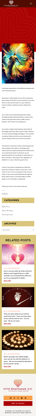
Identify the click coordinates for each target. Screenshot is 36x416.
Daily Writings (7, 210)
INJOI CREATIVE (26, 413)
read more (7, 281)
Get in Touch (18, 403)
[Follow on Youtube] (21, 398)
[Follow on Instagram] (10, 398)
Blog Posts (6, 206)
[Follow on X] (14, 398)
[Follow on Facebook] (18, 398)
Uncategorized (7, 214)
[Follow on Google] (25, 398)
